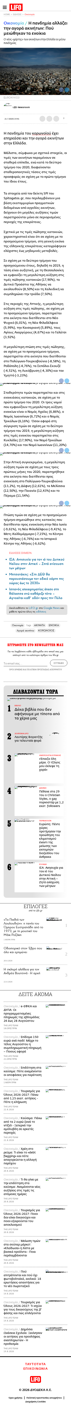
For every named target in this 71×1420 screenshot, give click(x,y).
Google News (52, 608)
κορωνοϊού (41, 133)
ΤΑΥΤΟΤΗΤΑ (35, 1364)
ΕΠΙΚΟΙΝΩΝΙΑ (35, 1369)
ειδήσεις (41, 611)
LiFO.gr (33, 608)
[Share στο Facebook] (61, 380)
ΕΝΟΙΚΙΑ (54, 625)
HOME (7, 14)
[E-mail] (56, 119)
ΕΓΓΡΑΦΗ (59, 663)
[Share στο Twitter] (66, 380)
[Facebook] (61, 90)
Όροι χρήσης (15, 1398)
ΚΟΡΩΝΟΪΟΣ (46, 630)
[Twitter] (66, 90)
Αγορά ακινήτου (25, 630)
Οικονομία (30, 14)
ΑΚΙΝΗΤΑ (39, 625)
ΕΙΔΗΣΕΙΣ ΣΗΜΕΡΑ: (20, 553)
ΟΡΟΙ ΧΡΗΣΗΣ (15, 669)
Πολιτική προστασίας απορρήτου (44, 1398)
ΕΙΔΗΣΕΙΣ (17, 14)
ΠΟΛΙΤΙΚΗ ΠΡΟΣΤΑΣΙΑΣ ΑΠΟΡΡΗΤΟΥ (44, 669)
